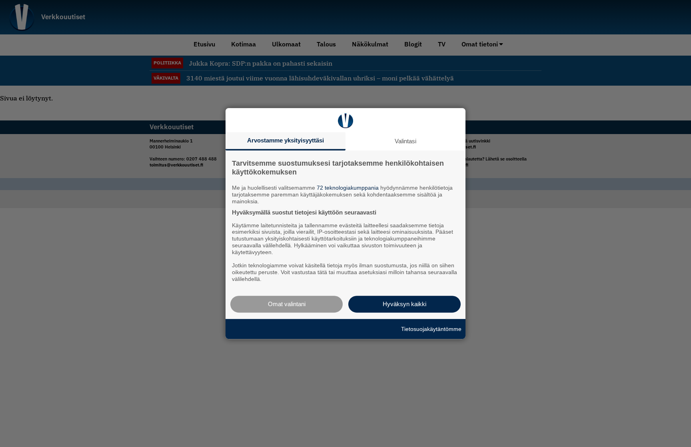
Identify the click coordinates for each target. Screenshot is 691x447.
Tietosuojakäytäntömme (431, 329)
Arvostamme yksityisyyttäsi (285, 140)
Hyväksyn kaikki (404, 304)
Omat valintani (287, 304)
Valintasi (405, 141)
